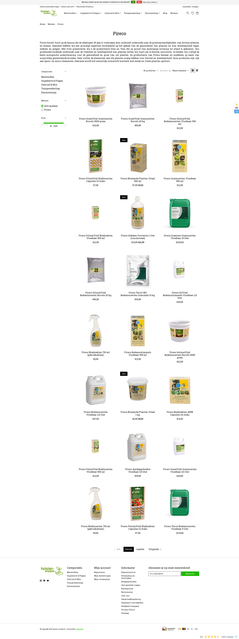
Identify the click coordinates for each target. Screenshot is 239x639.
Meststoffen (47, 76)
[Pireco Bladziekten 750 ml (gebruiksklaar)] (95, 329)
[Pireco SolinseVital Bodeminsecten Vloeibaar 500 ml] (179, 96)
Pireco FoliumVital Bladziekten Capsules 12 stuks (138, 527)
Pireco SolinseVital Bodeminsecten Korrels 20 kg (95, 294)
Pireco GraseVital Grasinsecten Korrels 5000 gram (95, 120)
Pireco (47, 109)
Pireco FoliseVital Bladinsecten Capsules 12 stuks (96, 180)
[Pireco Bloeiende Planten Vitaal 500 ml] (137, 155)
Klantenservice (128, 572)
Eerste (128, 549)
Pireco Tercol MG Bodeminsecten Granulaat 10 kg (138, 294)
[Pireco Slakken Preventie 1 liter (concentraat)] (137, 213)
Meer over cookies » (150, 2)
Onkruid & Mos (49, 84)
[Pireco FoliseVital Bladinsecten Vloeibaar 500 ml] (95, 446)
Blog (165, 13)
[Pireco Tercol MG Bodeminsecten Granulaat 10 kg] (137, 270)
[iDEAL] (179, 629)
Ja (133, 2)
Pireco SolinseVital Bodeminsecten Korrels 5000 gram (180, 355)
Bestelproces (127, 588)
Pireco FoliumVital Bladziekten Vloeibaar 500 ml (96, 237)
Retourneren (127, 592)
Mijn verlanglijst (102, 579)
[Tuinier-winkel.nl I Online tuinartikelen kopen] (48, 13)
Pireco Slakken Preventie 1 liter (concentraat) (138, 237)
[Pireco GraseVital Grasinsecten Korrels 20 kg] (137, 96)
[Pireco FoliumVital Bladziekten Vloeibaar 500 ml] (95, 213)
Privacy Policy (128, 609)
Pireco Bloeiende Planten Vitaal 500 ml (138, 180)
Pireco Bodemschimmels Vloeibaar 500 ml (137, 353)
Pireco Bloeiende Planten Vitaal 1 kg (138, 413)
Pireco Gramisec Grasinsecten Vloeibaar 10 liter (180, 237)
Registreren (99, 572)
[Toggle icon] (188, 13)
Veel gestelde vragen (130, 585)
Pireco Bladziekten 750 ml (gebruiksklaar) (96, 353)
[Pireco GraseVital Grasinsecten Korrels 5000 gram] (95, 96)
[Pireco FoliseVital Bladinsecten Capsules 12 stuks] (95, 155)
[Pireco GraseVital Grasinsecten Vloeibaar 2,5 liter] (179, 446)
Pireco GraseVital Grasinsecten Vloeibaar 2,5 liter (180, 470)
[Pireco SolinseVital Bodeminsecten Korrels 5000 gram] (179, 329)
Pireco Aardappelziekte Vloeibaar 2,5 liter (137, 470)
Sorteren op (165, 70)
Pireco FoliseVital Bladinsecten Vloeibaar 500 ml (96, 470)
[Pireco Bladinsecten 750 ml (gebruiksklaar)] (95, 503)
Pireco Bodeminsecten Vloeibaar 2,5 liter (96, 413)
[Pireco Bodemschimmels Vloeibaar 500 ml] (137, 329)
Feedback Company (130, 606)
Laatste (140, 549)
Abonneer (190, 573)
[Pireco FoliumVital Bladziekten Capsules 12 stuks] (137, 503)
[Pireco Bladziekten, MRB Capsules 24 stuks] (179, 389)
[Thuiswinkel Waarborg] (168, 629)
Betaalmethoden (129, 581)
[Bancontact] (192, 629)
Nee (139, 2)
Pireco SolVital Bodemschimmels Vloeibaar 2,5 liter (180, 295)
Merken (174, 13)
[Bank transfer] (196, 629)
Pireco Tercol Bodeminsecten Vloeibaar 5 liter (179, 527)
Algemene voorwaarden (132, 602)
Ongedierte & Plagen (52, 80)
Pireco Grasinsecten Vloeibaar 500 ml (180, 180)
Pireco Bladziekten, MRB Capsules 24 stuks (180, 413)
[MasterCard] (184, 629)
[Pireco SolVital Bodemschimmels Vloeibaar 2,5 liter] (179, 270)
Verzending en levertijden (128, 577)
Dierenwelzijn (49, 92)
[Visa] (188, 629)
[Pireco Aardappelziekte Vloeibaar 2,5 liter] (137, 446)
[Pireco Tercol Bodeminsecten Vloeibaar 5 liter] (179, 503)
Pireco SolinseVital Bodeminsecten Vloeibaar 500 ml (180, 121)
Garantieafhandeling (131, 599)
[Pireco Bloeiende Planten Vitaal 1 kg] (137, 389)
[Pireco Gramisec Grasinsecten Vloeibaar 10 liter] (179, 213)
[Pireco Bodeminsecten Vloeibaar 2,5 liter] (95, 389)
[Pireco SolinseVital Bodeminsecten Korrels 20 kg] (95, 270)
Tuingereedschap (50, 88)
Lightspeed (79, 629)
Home (42, 24)
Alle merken (51, 105)
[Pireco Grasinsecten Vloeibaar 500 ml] (179, 155)
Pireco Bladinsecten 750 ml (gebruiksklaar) (95, 527)
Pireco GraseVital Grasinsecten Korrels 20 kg (137, 120)
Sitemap (125, 613)
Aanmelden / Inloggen (190, 7)
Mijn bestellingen (102, 576)
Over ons (125, 596)
